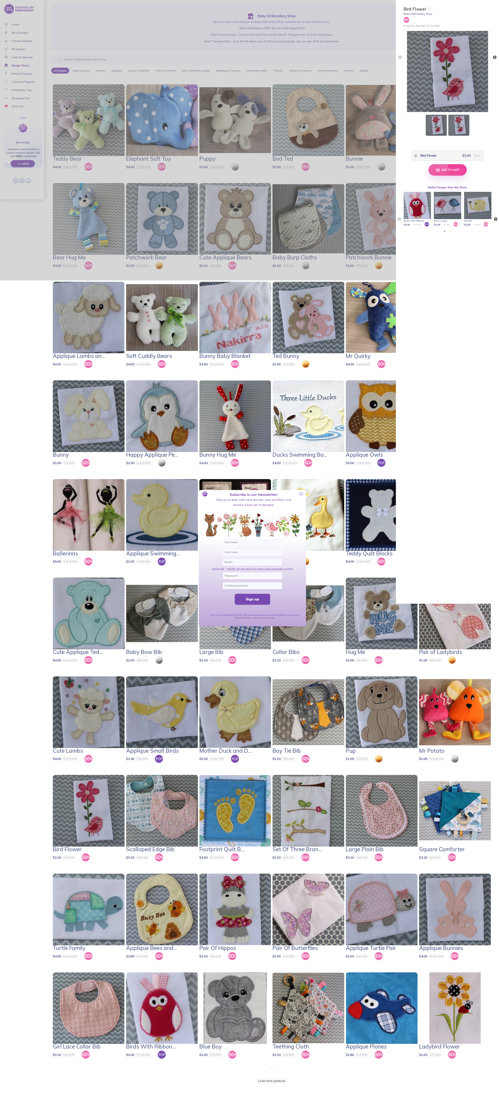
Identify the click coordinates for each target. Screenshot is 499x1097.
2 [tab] (450, 231)
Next (495, 57)
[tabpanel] (418, 209)
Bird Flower (428, 155)
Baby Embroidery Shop (417, 14)
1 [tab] (445, 231)
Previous (400, 57)
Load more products (271, 1081)
